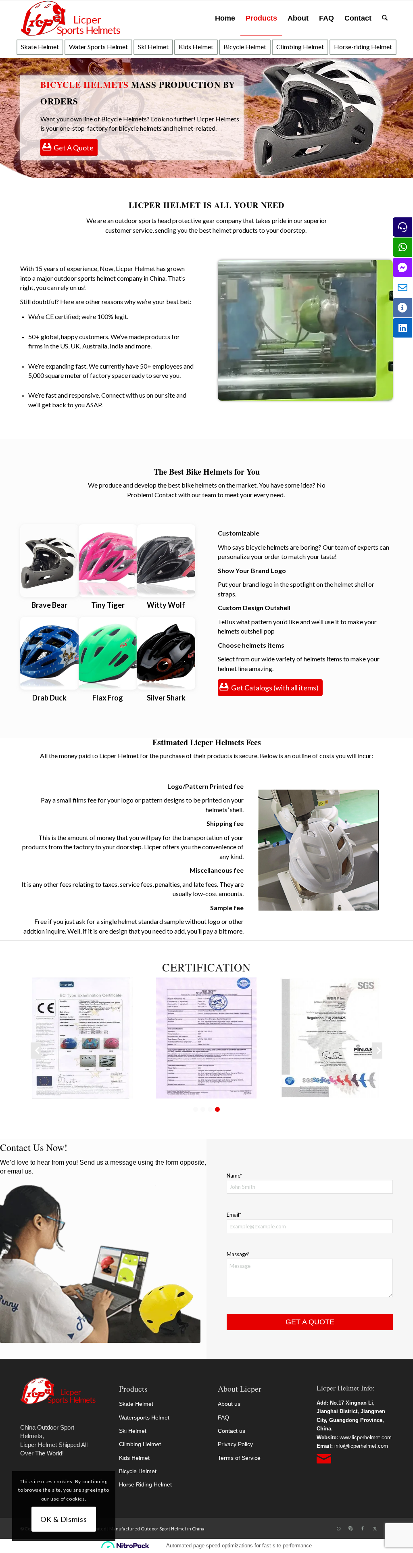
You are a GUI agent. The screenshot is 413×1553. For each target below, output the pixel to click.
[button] (195, 1109)
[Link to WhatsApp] (338, 1528)
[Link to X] (375, 1528)
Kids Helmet (134, 1458)
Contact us (231, 1431)
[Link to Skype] (350, 1528)
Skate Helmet (136, 1404)
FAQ (223, 1417)
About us (229, 1404)
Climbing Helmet (140, 1444)
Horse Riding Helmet (145, 1484)
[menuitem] (225, 18)
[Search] (385, 18)
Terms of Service (239, 1458)
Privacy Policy (235, 1444)
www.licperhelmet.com (366, 1437)
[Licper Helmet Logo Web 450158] (70, 18)
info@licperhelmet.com (361, 1446)
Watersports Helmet (144, 1417)
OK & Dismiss (63, 1519)
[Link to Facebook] (363, 1528)
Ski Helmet (132, 1431)
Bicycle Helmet (137, 1471)
